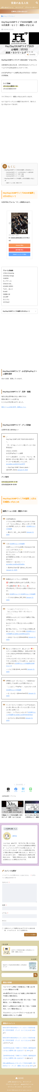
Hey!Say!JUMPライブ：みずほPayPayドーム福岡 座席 (20, 172)
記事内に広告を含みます (19, 11)
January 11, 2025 (11, 570)
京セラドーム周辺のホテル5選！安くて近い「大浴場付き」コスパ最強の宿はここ (19, 1001)
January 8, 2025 (23, 470)
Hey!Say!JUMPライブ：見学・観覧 (15, 174)
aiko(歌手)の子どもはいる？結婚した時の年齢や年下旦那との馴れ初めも (19, 995)
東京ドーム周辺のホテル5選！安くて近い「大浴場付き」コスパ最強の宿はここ (19, 1007)
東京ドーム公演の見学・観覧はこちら (13, 407)
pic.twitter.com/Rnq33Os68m (15, 564)
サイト (4, 921)
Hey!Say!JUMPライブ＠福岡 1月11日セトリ (16, 311)
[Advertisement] (19, 137)
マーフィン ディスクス (15, 1087)
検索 (35, 975)
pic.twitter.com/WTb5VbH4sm (23, 715)
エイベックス (27, 1087)
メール (5, 913)
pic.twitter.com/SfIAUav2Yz (21, 634)
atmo (33, 1030)
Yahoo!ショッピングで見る (19, 254)
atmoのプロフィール (27, 1084)
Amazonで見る (19, 245)
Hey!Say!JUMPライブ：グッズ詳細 (15, 176)
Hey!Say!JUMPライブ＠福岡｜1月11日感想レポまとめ (19, 179)
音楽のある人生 (19, 2)
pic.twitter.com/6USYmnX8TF (15, 464)
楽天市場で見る (19, 249)
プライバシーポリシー (31, 7)
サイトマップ (19, 7)
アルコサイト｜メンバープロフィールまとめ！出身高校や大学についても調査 (19, 1014)
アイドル (13, 796)
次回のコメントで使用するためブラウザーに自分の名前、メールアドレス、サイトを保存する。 (19, 929)
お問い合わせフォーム (7, 7)
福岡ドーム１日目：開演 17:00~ (14, 183)
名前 (4, 905)
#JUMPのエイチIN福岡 (17, 544)
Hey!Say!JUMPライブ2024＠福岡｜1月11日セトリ (19, 170)
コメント (6, 882)
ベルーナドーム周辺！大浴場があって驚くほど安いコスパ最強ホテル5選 (19, 988)
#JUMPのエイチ (14, 594)
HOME (21, 1078)
